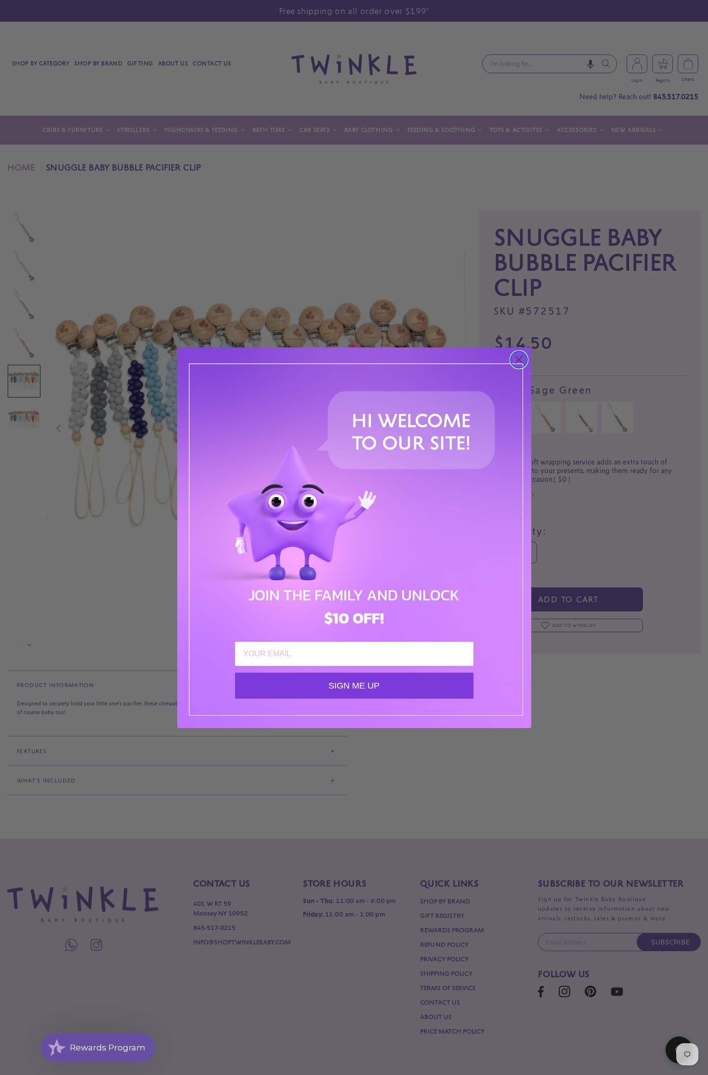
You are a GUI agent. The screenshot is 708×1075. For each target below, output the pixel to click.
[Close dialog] (519, 359)
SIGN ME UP (354, 685)
